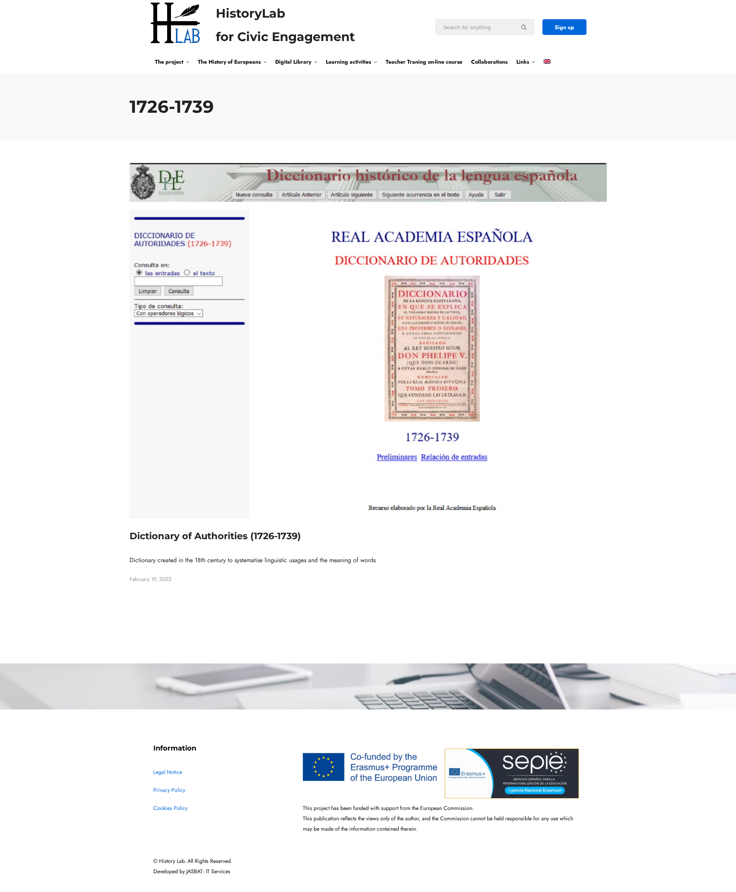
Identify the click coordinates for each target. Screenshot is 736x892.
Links (522, 62)
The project (169, 62)
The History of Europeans (229, 62)
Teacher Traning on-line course (424, 62)
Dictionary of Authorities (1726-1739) (215, 535)
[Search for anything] (524, 27)
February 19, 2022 (150, 579)
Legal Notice (167, 772)
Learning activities (348, 62)
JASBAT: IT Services (208, 871)
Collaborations (489, 62)
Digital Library (293, 62)
